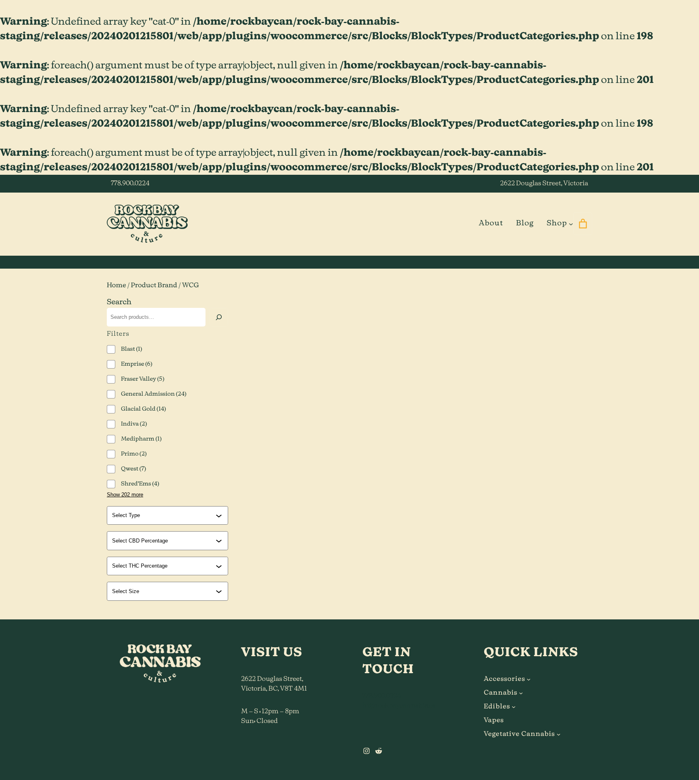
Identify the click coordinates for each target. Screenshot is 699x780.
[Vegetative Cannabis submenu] (559, 734)
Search (119, 302)
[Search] (219, 317)
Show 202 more (125, 495)
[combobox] (164, 515)
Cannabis (500, 693)
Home (116, 285)
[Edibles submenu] (514, 707)
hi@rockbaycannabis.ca (399, 706)
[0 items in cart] (582, 223)
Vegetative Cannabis (519, 734)
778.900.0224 (130, 183)
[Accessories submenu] (529, 679)
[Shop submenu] (571, 223)
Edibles (497, 707)
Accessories (504, 679)
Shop (556, 223)
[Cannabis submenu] (521, 693)
